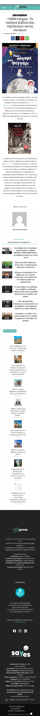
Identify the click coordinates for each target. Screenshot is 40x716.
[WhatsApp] (27, 38)
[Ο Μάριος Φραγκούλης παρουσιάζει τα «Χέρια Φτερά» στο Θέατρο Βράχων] (18, 403)
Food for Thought (19, 12)
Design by (27, 714)
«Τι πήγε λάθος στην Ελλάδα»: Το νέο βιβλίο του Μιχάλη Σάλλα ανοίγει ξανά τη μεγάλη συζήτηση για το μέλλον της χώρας (26, 291)
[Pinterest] (22, 38)
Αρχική (4, 12)
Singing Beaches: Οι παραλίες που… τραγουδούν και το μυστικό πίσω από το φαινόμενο (18, 474)
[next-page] (21, 326)
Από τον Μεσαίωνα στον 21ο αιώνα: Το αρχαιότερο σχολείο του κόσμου (18, 348)
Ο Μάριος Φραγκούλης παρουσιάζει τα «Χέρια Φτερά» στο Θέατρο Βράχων (18, 412)
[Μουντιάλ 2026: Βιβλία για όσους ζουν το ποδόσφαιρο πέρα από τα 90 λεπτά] (7, 264)
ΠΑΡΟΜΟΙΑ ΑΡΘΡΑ (19, 239)
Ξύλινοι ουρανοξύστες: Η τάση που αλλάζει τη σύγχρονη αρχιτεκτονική (18, 433)
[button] (3, 8)
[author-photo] (20, 226)
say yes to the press (10, 33)
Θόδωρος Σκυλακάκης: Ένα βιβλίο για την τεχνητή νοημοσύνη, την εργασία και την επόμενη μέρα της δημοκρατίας (25, 277)
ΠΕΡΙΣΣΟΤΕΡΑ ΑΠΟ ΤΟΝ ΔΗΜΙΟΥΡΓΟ (19, 242)
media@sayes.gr (20, 622)
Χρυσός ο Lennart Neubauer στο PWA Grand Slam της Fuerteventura (18, 391)
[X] (18, 38)
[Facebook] (13, 38)
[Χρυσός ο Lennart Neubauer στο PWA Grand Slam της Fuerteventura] (18, 383)
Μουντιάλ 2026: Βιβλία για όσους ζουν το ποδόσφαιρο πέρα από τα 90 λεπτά (26, 264)
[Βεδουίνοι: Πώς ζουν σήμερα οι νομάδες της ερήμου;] (18, 444)
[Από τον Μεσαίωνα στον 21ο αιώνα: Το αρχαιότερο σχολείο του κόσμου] (18, 340)
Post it (10, 12)
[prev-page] (18, 326)
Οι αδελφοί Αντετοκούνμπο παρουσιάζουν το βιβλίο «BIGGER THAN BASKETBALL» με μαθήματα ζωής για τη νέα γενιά (26, 253)
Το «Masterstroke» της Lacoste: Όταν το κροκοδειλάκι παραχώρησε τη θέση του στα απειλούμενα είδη (18, 497)
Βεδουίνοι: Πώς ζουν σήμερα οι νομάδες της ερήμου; (18, 452)
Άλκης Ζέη (9, 164)
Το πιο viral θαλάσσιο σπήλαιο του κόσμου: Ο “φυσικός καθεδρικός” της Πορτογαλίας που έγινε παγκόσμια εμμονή (18, 370)
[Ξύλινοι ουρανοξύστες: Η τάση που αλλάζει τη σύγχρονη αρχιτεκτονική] (18, 424)
